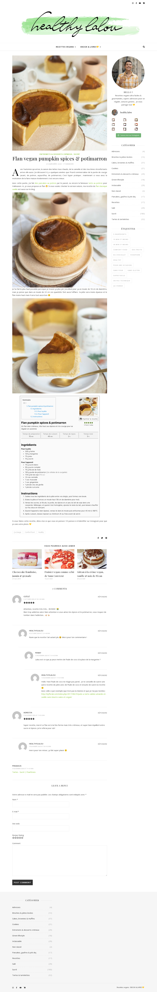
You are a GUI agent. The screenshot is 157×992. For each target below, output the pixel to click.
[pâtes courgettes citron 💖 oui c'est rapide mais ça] (113, 119)
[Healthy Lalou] (78, 24)
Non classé (116, 191)
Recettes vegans (65, 47)
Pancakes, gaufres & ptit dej (124, 196)
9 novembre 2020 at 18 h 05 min (40, 746)
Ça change (17, 532)
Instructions (37, 417)
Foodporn (135, 255)
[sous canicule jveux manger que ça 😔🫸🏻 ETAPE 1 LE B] (136, 124)
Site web (16, 823)
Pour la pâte (42, 411)
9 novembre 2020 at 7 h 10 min (22, 768)
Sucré (77, 154)
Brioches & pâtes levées (122, 157)
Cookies (115, 168)
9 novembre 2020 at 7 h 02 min (34, 715)
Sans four (118, 270)
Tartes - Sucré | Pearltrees (24, 772)
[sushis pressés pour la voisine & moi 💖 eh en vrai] (124, 129)
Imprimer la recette (90, 419)
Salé (113, 208)
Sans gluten (134, 270)
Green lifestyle (118, 179)
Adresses (116, 151)
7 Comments (68, 164)
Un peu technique (121, 281)
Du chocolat (119, 255)
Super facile (119, 275)
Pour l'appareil (43, 414)
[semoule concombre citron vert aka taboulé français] (136, 119)
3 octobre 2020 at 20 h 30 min (34, 599)
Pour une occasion (122, 265)
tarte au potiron (95, 183)
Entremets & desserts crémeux (56, 154)
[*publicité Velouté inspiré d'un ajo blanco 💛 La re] (113, 124)
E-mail (15, 811)
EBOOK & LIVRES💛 (89, 47)
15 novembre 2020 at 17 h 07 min (52, 678)
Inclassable (116, 185)
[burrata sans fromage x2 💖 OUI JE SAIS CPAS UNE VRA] (136, 129)
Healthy (41, 532)
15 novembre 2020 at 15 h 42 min (46, 655)
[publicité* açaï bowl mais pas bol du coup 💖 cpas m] (113, 129)
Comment (16, 843)
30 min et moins (120, 244)
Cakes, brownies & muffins (123, 162)
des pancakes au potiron (45, 183)
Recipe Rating (18, 835)
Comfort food (30, 532)
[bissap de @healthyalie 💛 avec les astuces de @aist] (124, 124)
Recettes (115, 202)
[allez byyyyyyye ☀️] (124, 119)
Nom (15, 799)
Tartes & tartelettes (120, 219)
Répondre (102, 597)
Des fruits (137, 250)
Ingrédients (37, 409)
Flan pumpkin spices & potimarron (40, 406)
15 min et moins (120, 239)
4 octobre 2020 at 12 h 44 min (39, 633)
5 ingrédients (119, 234)
